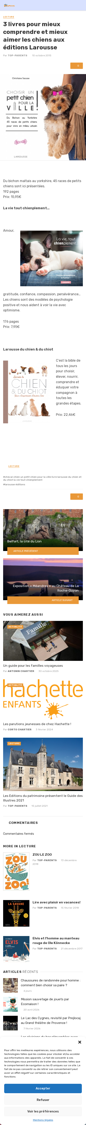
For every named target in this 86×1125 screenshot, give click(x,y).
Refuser (43, 1100)
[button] (80, 1042)
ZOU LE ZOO (42, 855)
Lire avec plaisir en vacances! (56, 902)
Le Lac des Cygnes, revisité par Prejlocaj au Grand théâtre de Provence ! (51, 1020)
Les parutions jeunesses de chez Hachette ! (37, 724)
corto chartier (20, 729)
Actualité (15, 627)
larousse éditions (15, 484)
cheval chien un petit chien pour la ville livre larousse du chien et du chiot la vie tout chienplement (42, 478)
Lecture (8, 17)
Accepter (43, 1088)
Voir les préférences (43, 1111)
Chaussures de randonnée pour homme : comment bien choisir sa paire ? (50, 983)
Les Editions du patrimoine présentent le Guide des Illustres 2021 (43, 798)
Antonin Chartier (21, 671)
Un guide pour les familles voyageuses (33, 666)
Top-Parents (17, 55)
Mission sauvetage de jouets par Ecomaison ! (45, 1001)
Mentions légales (43, 1120)
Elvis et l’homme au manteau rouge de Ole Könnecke (56, 940)
